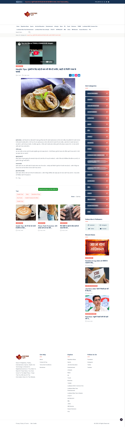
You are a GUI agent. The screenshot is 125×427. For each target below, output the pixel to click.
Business (74, 26)
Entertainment (49, 26)
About (41, 359)
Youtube (89, 367)
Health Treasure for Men (31, 198)
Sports (31, 26)
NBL (65, 29)
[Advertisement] (78, 14)
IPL (65, 26)
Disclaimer (42, 367)
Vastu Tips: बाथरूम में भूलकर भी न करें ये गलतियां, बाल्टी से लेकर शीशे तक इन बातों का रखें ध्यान (45, 2)
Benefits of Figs (36, 194)
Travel (68, 26)
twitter (92, 228)
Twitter (89, 364)
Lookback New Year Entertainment (25, 29)
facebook (91, 225)
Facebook (90, 359)
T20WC (79, 26)
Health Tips (20, 194)
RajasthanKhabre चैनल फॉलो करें (48, 189)
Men (27, 194)
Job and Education (39, 26)
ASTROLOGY (59, 29)
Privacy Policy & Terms (22, 423)
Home (18, 26)
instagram (104, 225)
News (61, 26)
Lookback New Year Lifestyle (42, 29)
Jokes (68, 29)
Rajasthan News (25, 26)
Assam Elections (83, 29)
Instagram (90, 362)
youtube (104, 228)
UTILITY (53, 29)
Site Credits (33, 423)
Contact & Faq (43, 362)
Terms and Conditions (45, 364)
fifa (90, 29)
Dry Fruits (19, 198)
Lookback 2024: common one (90, 26)
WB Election (75, 29)
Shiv (20, 75)
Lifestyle (56, 26)
